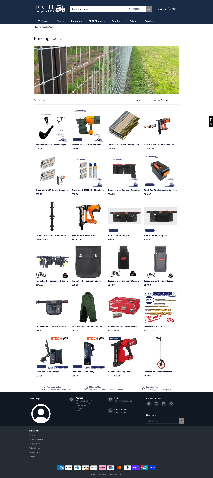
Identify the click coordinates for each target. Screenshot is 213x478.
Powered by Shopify (115, 474)
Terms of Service (36, 439)
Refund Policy (34, 448)
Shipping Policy (35, 452)
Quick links (34, 431)
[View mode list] (147, 100)
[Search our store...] (149, 9)
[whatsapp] (171, 404)
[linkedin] (163, 404)
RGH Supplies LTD (102, 474)
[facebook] (149, 404)
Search (32, 435)
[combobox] (111, 9)
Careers (32, 457)
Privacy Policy (34, 444)
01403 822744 (120, 412)
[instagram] (156, 404)
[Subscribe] (181, 421)
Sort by (156, 100)
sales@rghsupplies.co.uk (124, 401)
